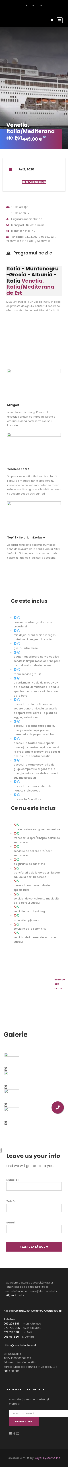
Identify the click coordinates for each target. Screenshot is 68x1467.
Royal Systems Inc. (48, 1458)
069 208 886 (12, 1323)
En (26, 5)
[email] (11, 1433)
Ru (41, 5)
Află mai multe (14, 1295)
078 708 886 (12, 1328)
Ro (33, 5)
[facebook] (14, 1433)
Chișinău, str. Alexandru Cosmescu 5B (38, 1311)
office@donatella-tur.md (20, 1345)
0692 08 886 (12, 1371)
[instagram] (17, 1433)
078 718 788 (11, 1332)
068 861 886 (11, 1337)
